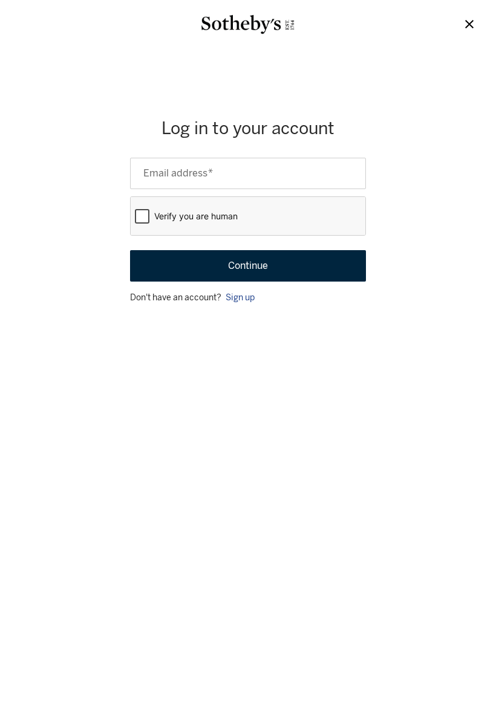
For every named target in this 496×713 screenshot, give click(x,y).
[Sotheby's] (248, 24)
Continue (248, 265)
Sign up (240, 297)
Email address (178, 173)
